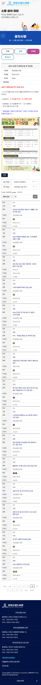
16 (37, 586)
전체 (7, 51)
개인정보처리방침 (8, 658)
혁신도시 (8, 57)
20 (21, 590)
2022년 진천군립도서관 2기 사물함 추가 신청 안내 (21, 182)
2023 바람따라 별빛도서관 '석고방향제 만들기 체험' (25, 238)
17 (8, 590)
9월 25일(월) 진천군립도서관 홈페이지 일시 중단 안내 (24, 443)
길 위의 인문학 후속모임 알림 (22, 539)
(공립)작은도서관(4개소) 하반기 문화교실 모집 (25, 362)
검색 (35, 196)
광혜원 (33, 51)
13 (23, 586)
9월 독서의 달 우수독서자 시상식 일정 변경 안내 (24, 513)
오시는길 (5, 666)
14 (28, 586)
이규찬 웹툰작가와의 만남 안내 (22, 287)
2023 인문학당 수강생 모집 (21, 564)
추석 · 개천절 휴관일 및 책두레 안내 (24, 336)
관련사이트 (20, 681)
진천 (20, 51)
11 (14, 586)
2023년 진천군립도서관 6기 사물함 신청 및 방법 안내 (25, 210)
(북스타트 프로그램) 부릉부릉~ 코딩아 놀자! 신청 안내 (24, 265)
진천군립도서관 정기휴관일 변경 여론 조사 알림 (21, 187)
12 (19, 586)
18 (12, 590)
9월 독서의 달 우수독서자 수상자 (23, 491)
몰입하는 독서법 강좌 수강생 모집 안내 (25, 466)
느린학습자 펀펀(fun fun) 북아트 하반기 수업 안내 (25, 416)
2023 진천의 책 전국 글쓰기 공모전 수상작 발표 (24, 313)
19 (17, 590)
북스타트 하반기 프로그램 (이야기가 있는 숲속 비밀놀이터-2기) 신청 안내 (25, 389)
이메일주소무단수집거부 (11, 662)
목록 (4, 175)
